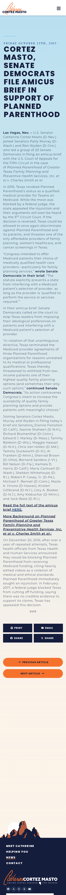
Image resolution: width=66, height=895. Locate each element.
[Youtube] (29, 889)
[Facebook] (8, 889)
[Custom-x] (14, 889)
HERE (16, 509)
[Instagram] (19, 889)
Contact (14, 863)
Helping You (17, 851)
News (11, 857)
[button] (58, 8)
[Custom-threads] (24, 889)
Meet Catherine (20, 846)
